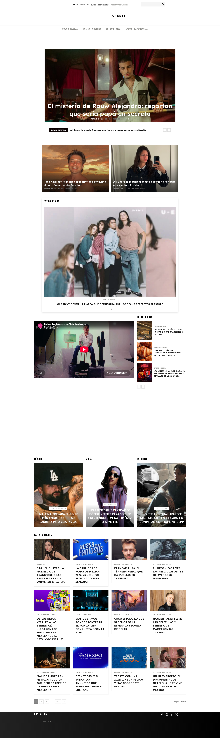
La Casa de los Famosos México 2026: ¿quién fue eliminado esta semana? (87, 574)
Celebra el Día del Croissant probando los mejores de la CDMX (167, 352)
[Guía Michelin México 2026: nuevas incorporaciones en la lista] (144, 330)
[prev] (165, 130)
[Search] (162, 4)
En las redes (110, 505)
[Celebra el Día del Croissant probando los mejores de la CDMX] (144, 351)
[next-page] (111, 309)
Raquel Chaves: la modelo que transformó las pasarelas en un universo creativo (51, 574)
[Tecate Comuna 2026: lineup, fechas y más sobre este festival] (129, 657)
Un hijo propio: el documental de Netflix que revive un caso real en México (167, 683)
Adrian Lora (97, 119)
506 (58, 702)
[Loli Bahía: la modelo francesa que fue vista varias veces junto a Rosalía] (144, 168)
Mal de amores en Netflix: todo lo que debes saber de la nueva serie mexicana (51, 683)
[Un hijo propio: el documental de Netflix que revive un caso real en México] (168, 657)
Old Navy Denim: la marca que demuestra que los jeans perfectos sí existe (110, 304)
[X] (177, 715)
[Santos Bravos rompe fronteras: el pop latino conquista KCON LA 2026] (90, 600)
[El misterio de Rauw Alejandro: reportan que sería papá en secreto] (110, 85)
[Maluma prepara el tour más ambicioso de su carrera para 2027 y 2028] (58, 495)
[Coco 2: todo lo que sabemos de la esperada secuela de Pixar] (129, 600)
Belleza (41, 564)
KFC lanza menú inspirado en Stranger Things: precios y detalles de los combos (169, 373)
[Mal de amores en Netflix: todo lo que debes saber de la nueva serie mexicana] (52, 657)
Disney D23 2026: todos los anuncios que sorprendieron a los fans (88, 683)
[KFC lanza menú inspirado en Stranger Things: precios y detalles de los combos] (144, 372)
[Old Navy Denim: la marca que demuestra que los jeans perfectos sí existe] (110, 252)
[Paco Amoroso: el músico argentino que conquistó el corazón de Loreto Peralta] (75, 168)
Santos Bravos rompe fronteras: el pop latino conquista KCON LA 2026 (89, 625)
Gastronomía (160, 326)
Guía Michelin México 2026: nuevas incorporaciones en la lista (169, 332)
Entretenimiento (110, 99)
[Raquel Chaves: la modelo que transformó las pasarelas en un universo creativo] (52, 549)
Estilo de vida (110, 300)
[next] (169, 130)
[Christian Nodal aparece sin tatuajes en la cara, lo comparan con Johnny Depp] (161, 495)
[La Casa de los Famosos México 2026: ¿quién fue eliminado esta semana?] (90, 549)
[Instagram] (167, 715)
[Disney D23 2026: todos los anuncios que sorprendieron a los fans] (90, 657)
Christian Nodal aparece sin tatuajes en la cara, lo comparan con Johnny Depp (162, 518)
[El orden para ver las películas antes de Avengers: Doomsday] (168, 549)
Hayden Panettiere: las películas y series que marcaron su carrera (168, 625)
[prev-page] (107, 309)
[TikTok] (172, 715)
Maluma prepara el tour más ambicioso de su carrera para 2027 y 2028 (107, 130)
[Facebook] (162, 715)
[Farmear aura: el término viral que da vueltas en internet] (129, 549)
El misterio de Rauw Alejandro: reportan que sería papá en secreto (110, 109)
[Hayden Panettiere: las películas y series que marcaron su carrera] (168, 600)
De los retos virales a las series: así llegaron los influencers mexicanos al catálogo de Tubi (50, 629)
